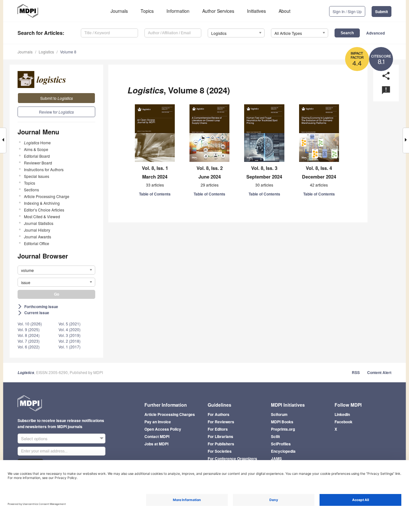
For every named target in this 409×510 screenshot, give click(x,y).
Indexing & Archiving (42, 203)
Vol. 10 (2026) (30, 323)
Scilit (275, 436)
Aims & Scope (36, 149)
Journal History (37, 230)
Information (177, 11)
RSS (356, 372)
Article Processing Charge (46, 196)
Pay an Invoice (157, 422)
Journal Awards (37, 236)
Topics (147, 11)
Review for (56, 112)
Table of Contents (155, 194)
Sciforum (279, 414)
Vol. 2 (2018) (69, 341)
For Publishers (221, 444)
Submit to (56, 98)
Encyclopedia (283, 451)
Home (37, 142)
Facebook (343, 422)
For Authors (218, 414)
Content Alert (379, 372)
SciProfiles (281, 444)
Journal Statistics (38, 223)
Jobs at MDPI (156, 444)
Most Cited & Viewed (42, 216)
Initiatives (256, 11)
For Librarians (220, 436)
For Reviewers (221, 422)
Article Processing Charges (169, 414)
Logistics (46, 51)
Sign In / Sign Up (347, 11)
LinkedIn (342, 414)
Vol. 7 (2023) (29, 341)
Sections (31, 189)
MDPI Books (282, 422)
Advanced (375, 33)
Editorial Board (37, 156)
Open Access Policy (162, 429)
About (284, 11)
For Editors (218, 429)
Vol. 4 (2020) (69, 329)
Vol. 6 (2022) (29, 346)
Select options (34, 438)
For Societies (220, 451)
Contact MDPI (156, 436)
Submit (381, 11)
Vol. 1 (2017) (69, 346)
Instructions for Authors (44, 169)
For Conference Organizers (232, 458)
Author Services (218, 11)
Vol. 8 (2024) (29, 335)
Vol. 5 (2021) (69, 323)
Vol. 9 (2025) (29, 329)
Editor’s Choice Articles (44, 209)
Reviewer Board (38, 162)
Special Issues (36, 176)
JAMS (276, 458)
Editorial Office (36, 243)
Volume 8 (68, 51)
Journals (119, 11)
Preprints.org (283, 429)
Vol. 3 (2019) (69, 335)
